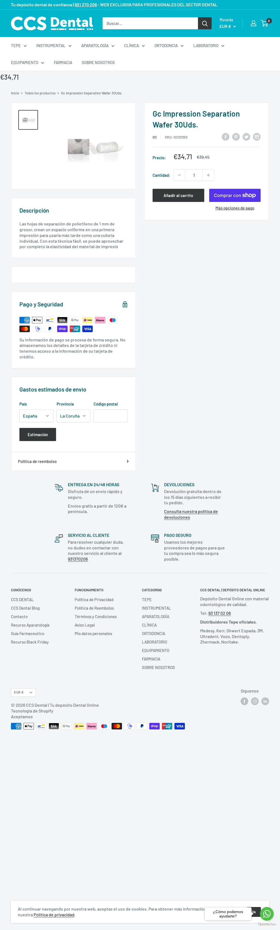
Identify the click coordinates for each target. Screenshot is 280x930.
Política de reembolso (37, 461)
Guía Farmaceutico (27, 633)
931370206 (78, 558)
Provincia (65, 403)
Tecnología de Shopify (32, 710)
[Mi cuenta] (253, 23)
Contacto (19, 616)
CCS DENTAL (22, 599)
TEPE (16, 45)
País (23, 403)
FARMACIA (63, 62)
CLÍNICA (131, 45)
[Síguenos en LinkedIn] (265, 701)
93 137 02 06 (219, 613)
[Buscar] (205, 23)
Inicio (15, 93)
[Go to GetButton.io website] (267, 924)
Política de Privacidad (94, 599)
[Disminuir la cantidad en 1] (179, 175)
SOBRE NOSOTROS (98, 62)
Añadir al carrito (178, 195)
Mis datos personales (93, 633)
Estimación (38, 434)
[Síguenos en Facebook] (244, 701)
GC (155, 137)
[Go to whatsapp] (267, 914)
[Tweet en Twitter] (246, 136)
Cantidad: (161, 175)
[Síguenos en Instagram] (255, 701)
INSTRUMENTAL (51, 45)
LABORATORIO (205, 45)
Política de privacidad (54, 914)
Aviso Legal (85, 624)
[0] (264, 23)
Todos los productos (40, 93)
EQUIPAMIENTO (24, 62)
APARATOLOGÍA (95, 45)
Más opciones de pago (234, 207)
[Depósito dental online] (52, 23)
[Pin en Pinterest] (236, 136)
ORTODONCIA (166, 45)
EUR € (19, 692)
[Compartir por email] (257, 136)
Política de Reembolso (94, 607)
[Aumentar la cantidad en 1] (208, 175)
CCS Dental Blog (25, 607)
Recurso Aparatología (30, 624)
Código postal (106, 403)
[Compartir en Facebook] (225, 136)
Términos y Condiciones (96, 616)
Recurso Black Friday (30, 641)
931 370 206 (86, 4)
